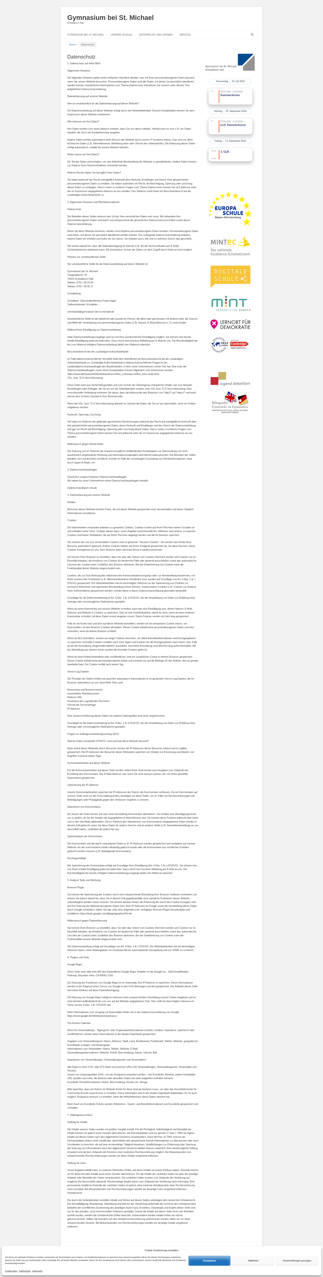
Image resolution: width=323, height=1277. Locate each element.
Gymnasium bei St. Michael (110, 17)
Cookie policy (11, 1271)
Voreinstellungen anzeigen (297, 1260)
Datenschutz (25, 1271)
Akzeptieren (209, 1260)
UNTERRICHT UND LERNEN (156, 34)
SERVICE (184, 34)
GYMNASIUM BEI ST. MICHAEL (85, 34)
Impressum (37, 1271)
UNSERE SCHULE (121, 34)
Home (73, 44)
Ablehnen (253, 1260)
